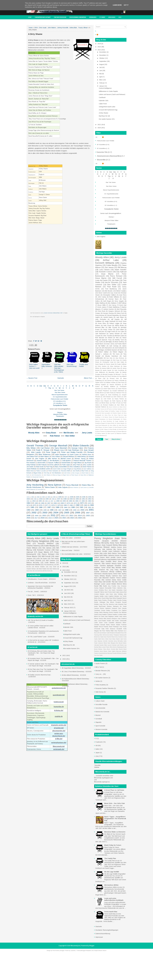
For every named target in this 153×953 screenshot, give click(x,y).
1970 (68, 503)
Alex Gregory (76, 473)
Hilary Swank (116, 639)
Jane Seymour (98, 641)
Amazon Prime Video (60, 414)
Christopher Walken (109, 295)
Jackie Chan (116, 368)
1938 (71, 497)
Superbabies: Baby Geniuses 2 (47, 366)
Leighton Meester (113, 596)
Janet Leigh (115, 592)
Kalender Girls (103, 100)
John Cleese (117, 396)
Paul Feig (49, 467)
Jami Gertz (123, 639)
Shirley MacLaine (119, 545)
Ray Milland (122, 376)
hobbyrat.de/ (59, 702)
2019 (50, 518)
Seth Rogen (107, 301)
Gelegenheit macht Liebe (107, 107)
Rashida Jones (98, 651)
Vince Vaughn (119, 301)
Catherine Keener (114, 555)
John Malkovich (100, 372)
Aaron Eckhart (113, 407)
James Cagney (100, 395)
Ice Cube (121, 331)
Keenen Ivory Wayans (102, 401)
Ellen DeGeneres (104, 635)
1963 (89, 501)
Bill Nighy (109, 342)
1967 (48, 503)
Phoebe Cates (112, 600)
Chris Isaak (42, 27)
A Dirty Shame (35, 34)
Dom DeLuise (99, 331)
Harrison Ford (120, 392)
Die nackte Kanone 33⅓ (107, 119)
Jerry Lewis (87, 433)
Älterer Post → (89, 378)
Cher (119, 608)
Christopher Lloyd (107, 362)
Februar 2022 (68, 607)
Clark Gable (120, 362)
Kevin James (102, 307)
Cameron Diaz (117, 576)
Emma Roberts (113, 612)
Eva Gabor (100, 636)
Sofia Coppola (62, 487)
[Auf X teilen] (34, 345)
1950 (77, 499)
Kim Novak (119, 643)
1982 (78, 505)
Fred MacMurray (111, 289)
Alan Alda (109, 358)
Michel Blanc (105, 403)
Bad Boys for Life (104, 116)
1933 (43, 497)
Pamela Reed (108, 626)
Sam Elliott (120, 405)
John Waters (52, 27)
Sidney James (101, 433)
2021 (64, 518)
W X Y (63, 388)
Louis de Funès (101, 280)
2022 (119, 17)
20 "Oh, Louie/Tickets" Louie (37, 636)
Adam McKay (81, 456)
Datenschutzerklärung (102, 933)
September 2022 (69, 583)
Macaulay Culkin (114, 372)
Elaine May (86, 485)
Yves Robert (56, 456)
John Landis (36, 452)
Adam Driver (122, 407)
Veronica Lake (113, 604)
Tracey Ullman (83, 27)
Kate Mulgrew (111, 643)
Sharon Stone (107, 651)
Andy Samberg (118, 409)
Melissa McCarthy (33, 562)
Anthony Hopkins (100, 384)
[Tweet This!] (36, 341)
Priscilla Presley (121, 600)
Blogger (91, 945)
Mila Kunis (103, 586)
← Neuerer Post (32, 378)
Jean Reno (122, 295)
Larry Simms (104, 270)
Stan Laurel (111, 433)
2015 (88, 516)
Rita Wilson (110, 602)
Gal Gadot (112, 590)
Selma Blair (73, 27)
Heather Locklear (118, 614)
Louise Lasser (106, 584)
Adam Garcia (100, 409)
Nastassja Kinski (122, 647)
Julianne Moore (102, 643)
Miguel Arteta (37, 473)
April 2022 (67, 600)
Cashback (102, 97)
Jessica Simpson (112, 618)
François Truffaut (53, 462)
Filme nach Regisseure (60, 17)
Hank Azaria (110, 392)
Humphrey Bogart (100, 423)
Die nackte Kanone (101, 678)
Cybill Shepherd (111, 632)
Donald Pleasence (103, 390)
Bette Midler (103, 555)
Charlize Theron (115, 578)
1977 (46, 505)
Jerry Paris (76, 465)
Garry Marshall (61, 448)
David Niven (99, 344)
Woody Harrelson (111, 356)
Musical (97, 715)
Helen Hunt (108, 639)
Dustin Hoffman (121, 364)
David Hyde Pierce (109, 388)
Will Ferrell (117, 278)
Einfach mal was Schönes (70, 547)
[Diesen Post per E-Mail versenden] (30, 345)
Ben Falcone (43, 465)
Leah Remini (120, 645)
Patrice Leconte (41, 471)
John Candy (102, 297)
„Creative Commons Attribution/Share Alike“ (53, 312)
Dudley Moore (99, 392)
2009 (36, 515)
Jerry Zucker (87, 465)
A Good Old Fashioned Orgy (108, 110)
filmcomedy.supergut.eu (102, 782)
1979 (59, 505)
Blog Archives (116, 439)
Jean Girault (89, 450)
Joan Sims (120, 538)
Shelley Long (98, 604)
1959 (64, 501)
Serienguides (92, 17)
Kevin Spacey (116, 401)
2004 (36, 27)
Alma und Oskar (67, 550)
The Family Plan (110, 858)
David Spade (99, 364)
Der (40, 386)
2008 (28, 516)
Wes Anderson (44, 454)
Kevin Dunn (122, 321)
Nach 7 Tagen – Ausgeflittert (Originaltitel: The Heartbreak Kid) (115, 818)
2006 (77, 512)
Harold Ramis (66, 462)
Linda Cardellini (109, 622)
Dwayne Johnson (114, 311)
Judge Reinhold (110, 321)
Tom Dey (46, 473)
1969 (62, 503)
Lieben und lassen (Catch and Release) (112, 94)
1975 (34, 505)
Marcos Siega (57, 475)
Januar (101, 86)
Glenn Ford (120, 313)
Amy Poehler (112, 586)
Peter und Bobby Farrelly (72, 452)
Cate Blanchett (104, 578)
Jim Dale (115, 280)
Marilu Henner (110, 624)
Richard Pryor (122, 429)
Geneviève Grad (121, 590)
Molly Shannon (99, 569)
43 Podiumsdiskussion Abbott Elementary (75, 679)
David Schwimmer (100, 419)
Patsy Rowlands (120, 569)
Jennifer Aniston (118, 541)
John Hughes (111, 17)
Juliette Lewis (104, 596)
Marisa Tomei (116, 553)
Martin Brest (30, 471)
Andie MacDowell (100, 606)
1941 (89, 497)
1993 (28, 510)
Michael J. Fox (120, 374)
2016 (28, 518)
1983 (85, 505)
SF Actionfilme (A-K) (59, 401)
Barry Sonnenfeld (60, 467)
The (49, 388)
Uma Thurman (118, 631)
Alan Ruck (121, 382)
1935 (54, 497)
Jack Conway (113, 346)
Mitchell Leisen (66, 458)
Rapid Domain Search (100, 950)
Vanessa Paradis (112, 653)
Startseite (60, 378)
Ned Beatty (113, 429)
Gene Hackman (115, 366)
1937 (65, 497)
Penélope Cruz (117, 626)
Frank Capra (66, 465)
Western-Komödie (101, 729)
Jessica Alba (102, 618)
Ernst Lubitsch (54, 465)
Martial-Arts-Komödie (102, 711)
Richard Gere (114, 378)
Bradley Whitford (109, 386)
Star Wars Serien (60, 392)
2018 (42, 518)
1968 (55, 503)
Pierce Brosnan (112, 376)
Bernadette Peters (110, 588)
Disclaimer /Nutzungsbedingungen (106, 930)
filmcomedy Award (33, 21)
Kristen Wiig (98, 553)
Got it (126, 5)
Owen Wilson (32, 548)
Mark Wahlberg (114, 307)
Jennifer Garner (115, 557)
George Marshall (58, 445)
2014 (79, 516)
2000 (82, 510)
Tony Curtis (99, 342)
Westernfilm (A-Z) (103, 160)
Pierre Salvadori (53, 471)
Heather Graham (107, 614)
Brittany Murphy (105, 576)
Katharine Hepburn (119, 551)
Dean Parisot (87, 467)
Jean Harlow (53, 569)
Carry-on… (99, 674)
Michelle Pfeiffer (121, 567)
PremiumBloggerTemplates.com (85, 950)
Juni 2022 (67, 593)
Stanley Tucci (119, 340)
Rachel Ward (122, 649)
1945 (47, 499)
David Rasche (122, 388)
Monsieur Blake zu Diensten (114, 832)
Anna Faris (114, 543)
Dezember (103, 52)
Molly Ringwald (117, 598)
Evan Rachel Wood (109, 636)
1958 (57, 501)
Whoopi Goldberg (115, 571)
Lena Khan (40, 489)
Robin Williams (114, 297)
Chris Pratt (117, 415)
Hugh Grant (111, 331)
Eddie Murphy (111, 265)
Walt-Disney (99, 692)
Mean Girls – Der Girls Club (114, 803)
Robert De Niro (113, 337)
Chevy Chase (107, 329)
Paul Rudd (111, 287)
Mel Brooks (69, 433)
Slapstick (98, 722)
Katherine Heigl (105, 559)
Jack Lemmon (50, 560)
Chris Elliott (120, 329)
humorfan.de (59, 707)
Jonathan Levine (44, 469)
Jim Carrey (112, 305)
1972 (82, 503)
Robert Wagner (118, 352)
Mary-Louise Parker (104, 647)
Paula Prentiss (102, 600)
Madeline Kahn (116, 559)
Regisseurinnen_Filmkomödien (77, 17)
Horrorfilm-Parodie (101, 704)
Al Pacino (109, 409)
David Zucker (74, 454)
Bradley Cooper (115, 411)
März (101, 80)
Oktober (102, 58)
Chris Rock (101, 311)
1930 (28, 497)
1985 (32, 507)
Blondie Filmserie (101, 670)
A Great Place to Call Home (114, 790)
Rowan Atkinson (122, 431)
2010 (44, 516)
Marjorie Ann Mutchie (33, 564)
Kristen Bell (110, 620)
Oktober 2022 (69, 579)
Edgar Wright (67, 469)
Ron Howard (31, 462)
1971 (75, 503)
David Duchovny (119, 417)
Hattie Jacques (101, 541)
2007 (88, 513)
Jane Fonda (108, 592)
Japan (97, 752)
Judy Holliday (118, 594)
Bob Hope (116, 360)
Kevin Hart (122, 305)
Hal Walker (102, 346)
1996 (51, 510)
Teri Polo (102, 631)
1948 (65, 499)
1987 (49, 507)
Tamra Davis (50, 487)
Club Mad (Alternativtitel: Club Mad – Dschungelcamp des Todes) (59, 368)
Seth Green (107, 325)
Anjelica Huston (116, 547)
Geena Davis (98, 614)
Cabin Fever (103, 104)
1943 (35, 499)
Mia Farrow (47, 570)
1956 (46, 501)
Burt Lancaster (106, 413)
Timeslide (97, 765)
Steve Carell (102, 293)
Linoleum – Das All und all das (38, 582)
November (102, 55)
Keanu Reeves (119, 399)
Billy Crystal (113, 327)
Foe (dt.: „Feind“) (33, 591)
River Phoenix (101, 431)
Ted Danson (108, 380)
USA (96, 756)
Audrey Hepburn (99, 588)
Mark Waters (45, 456)
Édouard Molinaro (68, 456)
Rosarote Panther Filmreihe (104, 688)
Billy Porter (84, 471)
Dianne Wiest (104, 557)
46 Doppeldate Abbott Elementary (73, 668)
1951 (83, 499)
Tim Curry (116, 354)
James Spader (121, 423)
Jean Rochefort (100, 319)
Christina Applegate (107, 565)
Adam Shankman (61, 454)
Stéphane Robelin (121, 433)
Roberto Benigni (111, 431)
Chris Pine (107, 415)
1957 (51, 501)
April (101, 77)
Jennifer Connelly (108, 641)
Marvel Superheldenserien (60, 394)
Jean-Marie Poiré (32, 456)
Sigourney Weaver (102, 547)
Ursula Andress (103, 653)
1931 (32, 497)
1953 (28, 501)
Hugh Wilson (77, 462)
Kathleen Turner (100, 567)
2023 (80, 518)
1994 (37, 510)
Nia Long (109, 569)
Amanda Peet (122, 604)
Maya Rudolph (106, 561)
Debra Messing (103, 612)
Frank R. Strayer (42, 450)
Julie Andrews (38, 570)
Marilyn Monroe (116, 584)
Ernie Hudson (102, 366)
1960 (70, 501)
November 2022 (69, 575)
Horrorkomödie (100, 708)
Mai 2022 (67, 597)
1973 (89, 503)
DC (54, 397)
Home (31, 27)
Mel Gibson (104, 429)
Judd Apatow (66, 460)
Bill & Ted (98, 667)
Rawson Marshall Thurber (82, 460)
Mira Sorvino (113, 647)
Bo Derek (123, 606)
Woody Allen (33, 433)
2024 (99, 43)
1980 (65, 505)
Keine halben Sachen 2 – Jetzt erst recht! (34, 366)
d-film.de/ (58, 739)
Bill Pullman (122, 303)
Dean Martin (107, 274)
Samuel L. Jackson (102, 354)
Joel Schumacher (36, 475)
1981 (71, 505)
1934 (48, 497)
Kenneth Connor (105, 272)
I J (62, 386)
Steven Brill (41, 462)
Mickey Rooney (99, 376)
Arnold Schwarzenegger (102, 360)
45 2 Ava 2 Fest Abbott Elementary (73, 671)
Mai (100, 73)
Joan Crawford (122, 618)
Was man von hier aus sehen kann (73, 541)
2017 (36, 518)
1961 (77, 501)
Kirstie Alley (111, 567)
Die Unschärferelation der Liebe (72, 554)
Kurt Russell (118, 427)
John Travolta (107, 336)
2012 (63, 516)
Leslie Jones (98, 622)
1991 (81, 507)
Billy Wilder (31, 448)
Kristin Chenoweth (120, 620)
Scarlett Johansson (101, 571)
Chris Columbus (74, 467)
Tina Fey (105, 604)
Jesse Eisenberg (113, 395)
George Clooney (108, 313)
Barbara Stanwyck (113, 606)
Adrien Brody (119, 325)
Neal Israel (39, 467)
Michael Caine (119, 336)
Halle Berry (101, 639)
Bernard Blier (99, 327)
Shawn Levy (59, 450)
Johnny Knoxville (62, 27)
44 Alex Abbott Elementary (70, 675)
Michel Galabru (121, 291)
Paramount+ (60, 416)
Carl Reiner (45, 448)
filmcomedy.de (75, 945)
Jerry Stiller (113, 425)
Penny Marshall (72, 485)
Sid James (109, 267)
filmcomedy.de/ (59, 746)
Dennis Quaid (110, 364)
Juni (100, 70)
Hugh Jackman (119, 421)
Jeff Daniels (115, 319)
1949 (71, 499)
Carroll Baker (102, 632)
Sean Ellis (83, 475)
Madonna (118, 622)
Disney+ (60, 412)
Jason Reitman (31, 469)
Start (30, 17)
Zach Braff (76, 471)
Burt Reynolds (122, 309)
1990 (73, 507)
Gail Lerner (83, 487)
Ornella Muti (114, 649)
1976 (40, 505)
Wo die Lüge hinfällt (111, 872)
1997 (60, 510)
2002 (33, 512)
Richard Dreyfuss (108, 405)
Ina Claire (101, 616)
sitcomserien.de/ (58, 731)
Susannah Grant (37, 477)
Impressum (44, 21)
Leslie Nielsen (50, 562)
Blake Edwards (81, 445)
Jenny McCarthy (118, 641)
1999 (74, 510)
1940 (83, 497)
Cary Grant (114, 293)
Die (44, 386)
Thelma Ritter (110, 631)
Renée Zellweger (99, 602)
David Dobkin (57, 469)
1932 (38, 497)
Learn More (117, 5)
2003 (44, 512)
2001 (91, 509)
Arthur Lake (111, 260)
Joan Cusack (106, 545)
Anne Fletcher (74, 487)
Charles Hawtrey (33, 546)
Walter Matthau (100, 303)
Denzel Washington (114, 419)
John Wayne (98, 427)
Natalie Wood (98, 626)
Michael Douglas (108, 374)
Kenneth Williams (104, 263)
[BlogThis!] (32, 345)
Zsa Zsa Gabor (98, 655)
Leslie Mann (107, 553)
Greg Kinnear (99, 315)
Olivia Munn (106, 649)
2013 (71, 516)
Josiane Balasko (99, 594)
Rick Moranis (99, 337)
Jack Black (120, 317)
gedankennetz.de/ (59, 688)
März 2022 (68, 604)
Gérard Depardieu (113, 315)
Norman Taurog (80, 458)
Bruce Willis (102, 305)
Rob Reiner (55, 436)
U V (54, 388)
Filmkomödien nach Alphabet (43, 17)
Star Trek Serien (59, 390)
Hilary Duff (101, 582)
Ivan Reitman (73, 450)
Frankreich (98, 742)
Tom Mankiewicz (57, 473)
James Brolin (110, 423)
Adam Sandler (120, 270)
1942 (28, 499)
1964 (28, 503)
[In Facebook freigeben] (36, 345)
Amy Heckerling (35, 485)
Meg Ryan (109, 598)
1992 (89, 507)
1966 (42, 503)
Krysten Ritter (103, 645)
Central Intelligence (105, 88)
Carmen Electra (99, 608)
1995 (45, 510)
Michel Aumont (112, 350)
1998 (66, 510)
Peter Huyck (74, 475)
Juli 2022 (67, 590)
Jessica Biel (122, 592)
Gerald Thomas (35, 445)
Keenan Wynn (114, 299)
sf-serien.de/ (59, 728)
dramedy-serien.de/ (58, 725)
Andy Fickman (31, 465)
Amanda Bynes (107, 574)
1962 (83, 501)
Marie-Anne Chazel (100, 598)
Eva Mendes (122, 612)
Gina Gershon (119, 636)
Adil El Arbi (67, 473)
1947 (58, 499)
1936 (60, 497)
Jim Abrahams (54, 460)
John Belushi (107, 396)
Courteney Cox (116, 610)
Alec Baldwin (112, 303)
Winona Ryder (116, 563)
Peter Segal (51, 452)
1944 (40, 499)
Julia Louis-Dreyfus (100, 620)
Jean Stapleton (109, 616)
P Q (84, 386)
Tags (106, 439)
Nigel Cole (66, 475)
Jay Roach (87, 462)
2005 (66, 512)
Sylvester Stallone (100, 407)
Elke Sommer (106, 580)
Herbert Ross (86, 454)
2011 (53, 515)
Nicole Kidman (98, 649)
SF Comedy (102, 17)
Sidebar (96, 767)
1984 (92, 505)
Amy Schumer (121, 586)
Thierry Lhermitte (119, 380)
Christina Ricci (103, 590)
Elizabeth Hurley (121, 565)
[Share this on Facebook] (34, 341)
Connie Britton (105, 610)
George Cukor (77, 448)
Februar (102, 83)
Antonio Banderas (115, 384)
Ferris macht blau (110, 911)
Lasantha (73, 950)
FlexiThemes (55, 950)
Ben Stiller (70, 436)
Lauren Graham (112, 645)
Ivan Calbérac (88, 469)
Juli (100, 67)
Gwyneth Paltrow (99, 592)
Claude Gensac (31, 569)
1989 (65, 507)
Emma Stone (116, 580)
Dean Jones (110, 344)
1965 (36, 503)
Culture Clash (99, 701)
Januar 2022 (68, 611)
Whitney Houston (121, 653)
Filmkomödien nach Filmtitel (59, 399)
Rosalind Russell (121, 602)
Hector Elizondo (111, 282)
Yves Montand (101, 435)
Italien (97, 749)
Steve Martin (100, 278)
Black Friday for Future (112, 845)
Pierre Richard (116, 276)
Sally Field (105, 628)
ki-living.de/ (58, 710)
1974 (28, 505)
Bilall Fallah (85, 473)
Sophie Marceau (116, 651)
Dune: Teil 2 (32, 595)
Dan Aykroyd (121, 272)
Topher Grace (99, 382)
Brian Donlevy (119, 342)
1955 (40, 501)
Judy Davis (109, 594)
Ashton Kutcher (109, 309)
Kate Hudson (119, 582)
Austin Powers (100, 663)
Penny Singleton (40, 541)
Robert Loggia (114, 323)
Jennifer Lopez (107, 551)
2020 (56, 518)
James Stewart (114, 333)
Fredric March (121, 344)
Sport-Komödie (100, 726)
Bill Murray (122, 267)
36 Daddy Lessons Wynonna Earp (39, 675)
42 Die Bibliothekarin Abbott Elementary (75, 684)
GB (96, 745)
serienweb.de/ (58, 749)
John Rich (121, 425)
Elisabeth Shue (120, 632)
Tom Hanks (55, 558)
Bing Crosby (104, 411)
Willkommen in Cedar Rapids (108, 91)
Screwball (98, 719)
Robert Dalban (103, 352)
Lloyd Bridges (99, 350)
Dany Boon (51, 433)
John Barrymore (106, 348)
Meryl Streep (117, 561)
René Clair (101, 378)
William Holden (110, 382)
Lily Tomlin (123, 596)
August (101, 64)
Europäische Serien (60, 405)
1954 (33, 501)
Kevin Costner (109, 427)
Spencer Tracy (107, 340)
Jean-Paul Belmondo (101, 425)
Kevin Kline (102, 323)
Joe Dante (30, 467)
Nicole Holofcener (34, 487)
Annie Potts (117, 574)
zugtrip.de (59, 716)
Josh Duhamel (119, 348)
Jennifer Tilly (110, 582)
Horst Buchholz (107, 421)
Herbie (97, 681)
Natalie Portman (121, 624)
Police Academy (100, 685)
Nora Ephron (55, 485)
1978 (53, 505)
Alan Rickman (120, 358)
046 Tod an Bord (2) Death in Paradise (40, 620)
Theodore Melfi (65, 471)
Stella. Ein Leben (67, 538)
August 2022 (68, 586)
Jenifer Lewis (118, 616)
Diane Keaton (43, 569)
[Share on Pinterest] (41, 341)
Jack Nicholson (100, 333)
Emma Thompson (114, 635)
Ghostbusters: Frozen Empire (37, 579)
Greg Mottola (77, 469)
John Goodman (119, 370)
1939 (77, 497)
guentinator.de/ (59, 695)
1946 (53, 499)
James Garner (107, 370)
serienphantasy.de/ (58, 742)
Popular (99, 439)
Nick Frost (123, 350)
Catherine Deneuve (111, 608)
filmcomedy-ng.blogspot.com (103, 778)
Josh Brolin (107, 399)
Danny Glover (108, 417)
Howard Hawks (42, 460)
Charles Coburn (116, 413)
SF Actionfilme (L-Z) (59, 403)
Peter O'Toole (116, 403)
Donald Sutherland (118, 390)
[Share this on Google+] (38, 341)
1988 (57, 507)
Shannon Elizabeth (116, 628)
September (103, 61)
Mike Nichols (52, 458)
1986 (40, 507)
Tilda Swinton (106, 563)
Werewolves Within (111, 885)
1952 (89, 499)
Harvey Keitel (106, 368)
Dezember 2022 (69, 572)
